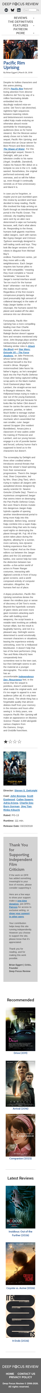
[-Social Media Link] (6, 10)
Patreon (20, 29)
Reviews (20, 18)
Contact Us (26, 1373)
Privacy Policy (20, 1377)
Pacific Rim (17, 88)
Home (10, 1373)
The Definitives (20, 22)
